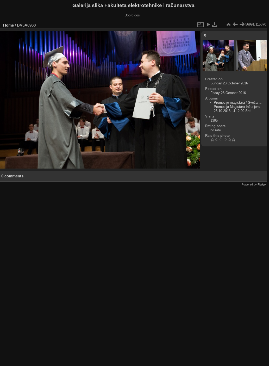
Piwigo (262, 184)
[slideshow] (208, 24)
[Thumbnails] (228, 24)
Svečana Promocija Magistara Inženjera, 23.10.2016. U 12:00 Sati (237, 107)
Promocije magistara (229, 102)
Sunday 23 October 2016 (229, 83)
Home (8, 25)
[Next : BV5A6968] (242, 24)
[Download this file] (214, 24)
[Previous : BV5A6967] (235, 24)
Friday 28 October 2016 (228, 93)
